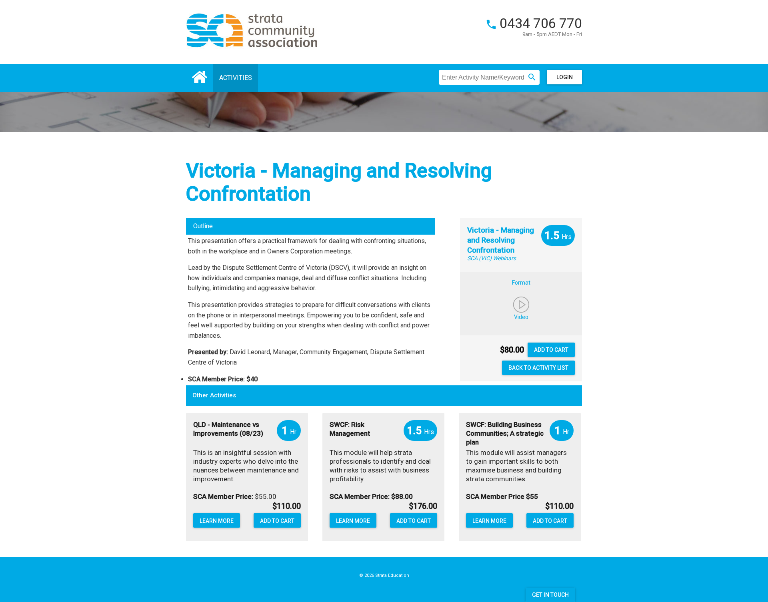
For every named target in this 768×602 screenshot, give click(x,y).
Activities (235, 78)
